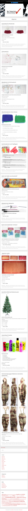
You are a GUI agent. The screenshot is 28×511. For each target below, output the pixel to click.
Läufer (7, 286)
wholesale (15, 505)
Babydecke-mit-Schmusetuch (9, 82)
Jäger (14, 443)
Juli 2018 (3, 462)
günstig (16, 76)
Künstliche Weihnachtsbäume (10, 329)
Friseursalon (19, 367)
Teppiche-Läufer (6, 253)
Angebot (15, 494)
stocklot (4, 504)
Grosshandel (13, 76)
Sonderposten (3, 46)
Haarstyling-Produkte (7, 335)
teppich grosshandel (4, 287)
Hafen (18, 76)
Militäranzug (17, 443)
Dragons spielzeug (23, 196)
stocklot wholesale (23, 504)
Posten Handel (13, 500)
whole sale (11, 505)
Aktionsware (4, 494)
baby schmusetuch (22, 75)
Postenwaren (7, 501)
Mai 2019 (3, 460)
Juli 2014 (3, 466)
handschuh (5, 138)
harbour (23, 76)
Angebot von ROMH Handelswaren (11, 75)
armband (17, 246)
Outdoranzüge (3, 444)
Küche (11, 170)
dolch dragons (19, 196)
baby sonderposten (4, 76)
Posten (10, 500)
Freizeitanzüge (21, 442)
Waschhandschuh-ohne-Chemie (9, 112)
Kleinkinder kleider (7, 45)
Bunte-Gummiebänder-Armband (9, 224)
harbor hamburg (12, 499)
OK (11, 2)
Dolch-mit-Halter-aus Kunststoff (9, 176)
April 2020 (3, 456)
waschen (3, 139)
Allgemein (4, 75)
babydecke (8, 106)
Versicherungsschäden (6, 505)
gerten (2, 197)
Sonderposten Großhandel (16, 503)
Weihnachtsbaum (14, 330)
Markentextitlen (7, 500)
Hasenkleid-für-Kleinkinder (8, 23)
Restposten (11, 501)
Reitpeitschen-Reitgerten (8, 203)
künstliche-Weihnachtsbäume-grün (10, 292)
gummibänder (7, 247)
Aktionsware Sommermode (10, 494)
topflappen (13, 171)
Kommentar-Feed (4, 486)
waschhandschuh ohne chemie (12, 139)
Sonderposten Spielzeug (5, 198)
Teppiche (8, 287)
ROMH (3, 503)
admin (8, 52)
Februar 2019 (3, 461)
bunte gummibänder (22, 246)
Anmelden (3, 483)
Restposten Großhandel (20, 45)
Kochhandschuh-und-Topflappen (10, 144)
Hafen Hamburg (23, 497)
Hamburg (20, 76)
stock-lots (2, 504)
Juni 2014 (3, 467)
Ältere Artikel (3, 447)
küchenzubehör (14, 170)
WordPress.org (4, 487)
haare (16, 497)
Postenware (3, 501)
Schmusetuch (5, 51)
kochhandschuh (9, 170)
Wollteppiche (11, 287)
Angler (17, 442)
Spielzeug (9, 198)
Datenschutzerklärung (15, 2)
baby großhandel (18, 75)
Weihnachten (10, 330)
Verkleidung (24, 444)
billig (10, 76)
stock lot (7, 504)
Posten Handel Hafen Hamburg (19, 500)
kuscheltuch (3, 77)
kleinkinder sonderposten (13, 45)
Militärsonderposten (21, 443)
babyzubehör (8, 76)
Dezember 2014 (4, 465)
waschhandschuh (6, 139)
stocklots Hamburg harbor (8, 46)
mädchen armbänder (20, 247)
